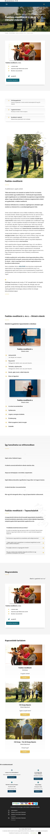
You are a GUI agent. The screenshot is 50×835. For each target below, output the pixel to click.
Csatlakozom (37, 778)
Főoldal (6, 33)
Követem (11, 791)
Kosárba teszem (12, 80)
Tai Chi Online (12, 33)
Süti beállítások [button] (33, 833)
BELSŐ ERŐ (22, 266)
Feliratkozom (11, 777)
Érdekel (40, 23)
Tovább (24, 677)
